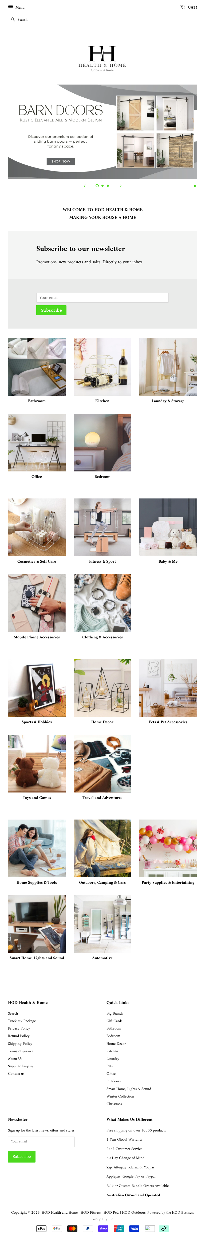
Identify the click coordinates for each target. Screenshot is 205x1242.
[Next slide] (121, 186)
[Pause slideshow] (195, 186)
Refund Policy (19, 1036)
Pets (110, 1066)
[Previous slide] (84, 186)
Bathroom (114, 1028)
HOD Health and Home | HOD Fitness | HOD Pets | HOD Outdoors (93, 1212)
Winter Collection (120, 1096)
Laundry (113, 1059)
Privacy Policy (19, 1028)
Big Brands (115, 1013)
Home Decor (116, 1044)
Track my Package (22, 1021)
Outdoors (114, 1081)
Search (13, 1013)
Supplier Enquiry (21, 1066)
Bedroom (113, 1036)
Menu (19, 7)
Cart (192, 7)
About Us (15, 1059)
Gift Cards (114, 1021)
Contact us (16, 1073)
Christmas (114, 1104)
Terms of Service (20, 1051)
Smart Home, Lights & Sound (129, 1089)
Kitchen (112, 1051)
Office (111, 1073)
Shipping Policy (20, 1044)
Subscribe (51, 310)
